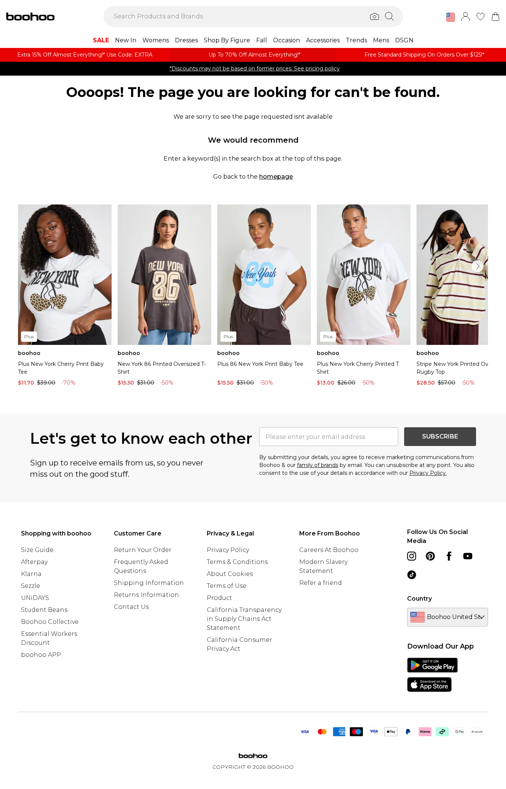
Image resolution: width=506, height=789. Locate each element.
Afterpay (34, 561)
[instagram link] (411, 556)
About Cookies (230, 573)
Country (419, 598)
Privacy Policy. (428, 473)
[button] (450, 17)
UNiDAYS (35, 597)
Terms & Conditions (237, 561)
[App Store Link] (432, 675)
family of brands (317, 465)
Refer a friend (320, 582)
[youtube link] (467, 556)
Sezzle (30, 585)
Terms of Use (226, 585)
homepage (276, 176)
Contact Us (131, 606)
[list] (253, 297)
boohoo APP (41, 654)
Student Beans (44, 609)
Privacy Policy (228, 549)
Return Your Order (143, 549)
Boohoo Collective (50, 621)
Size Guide (37, 549)
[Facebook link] (449, 556)
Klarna (31, 573)
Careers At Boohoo (328, 549)
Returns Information (146, 594)
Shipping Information (149, 582)
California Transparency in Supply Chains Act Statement (244, 618)
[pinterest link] (430, 556)
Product (219, 597)
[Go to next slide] (478, 266)
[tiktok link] (411, 574)
